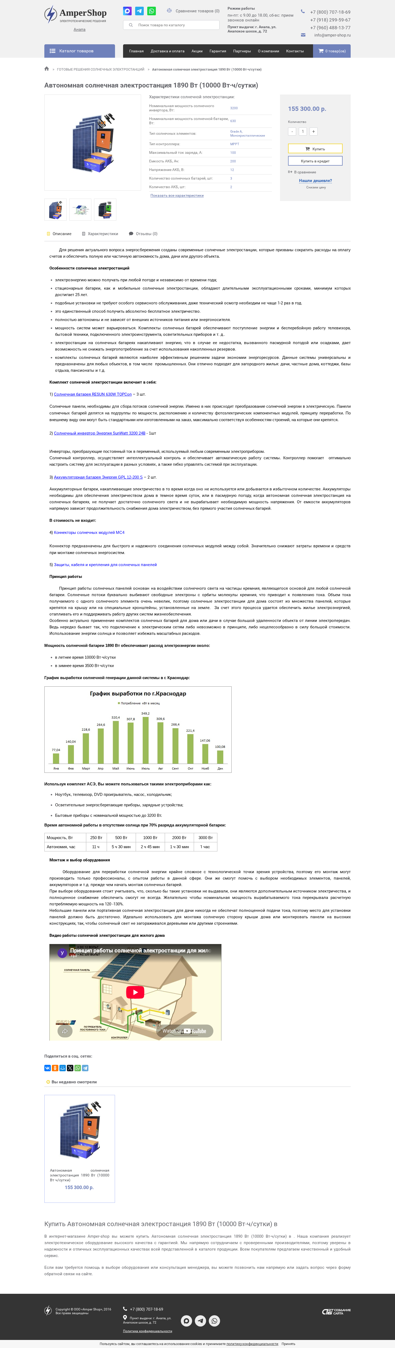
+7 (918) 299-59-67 (330, 20)
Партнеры (242, 51)
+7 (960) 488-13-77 (330, 27)
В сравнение (305, 172)
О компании (268, 51)
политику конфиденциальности (253, 1344)
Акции (197, 51)
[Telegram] (85, 1068)
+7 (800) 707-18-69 (330, 12)
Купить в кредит (315, 161)
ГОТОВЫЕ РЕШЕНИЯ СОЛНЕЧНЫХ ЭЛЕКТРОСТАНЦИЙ (101, 69)
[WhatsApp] (77, 1068)
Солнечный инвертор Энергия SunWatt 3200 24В (99, 433)
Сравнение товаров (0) (198, 11)
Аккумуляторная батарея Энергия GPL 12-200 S (98, 477)
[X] (70, 1068)
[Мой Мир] (62, 1068)
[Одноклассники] (55, 1068)
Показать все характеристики (177, 196)
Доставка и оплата (168, 51)
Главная (136, 51)
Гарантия (218, 51)
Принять (288, 1344)
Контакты (295, 51)
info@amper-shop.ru (332, 35)
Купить (319, 149)
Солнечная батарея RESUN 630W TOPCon (93, 394)
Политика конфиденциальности (147, 1331)
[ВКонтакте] (47, 1068)
